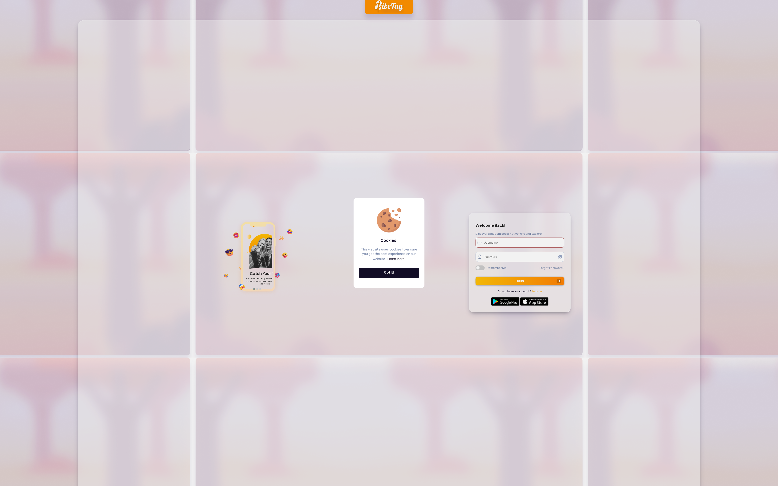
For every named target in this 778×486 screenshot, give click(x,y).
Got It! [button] (389, 272)
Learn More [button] (396, 259)
